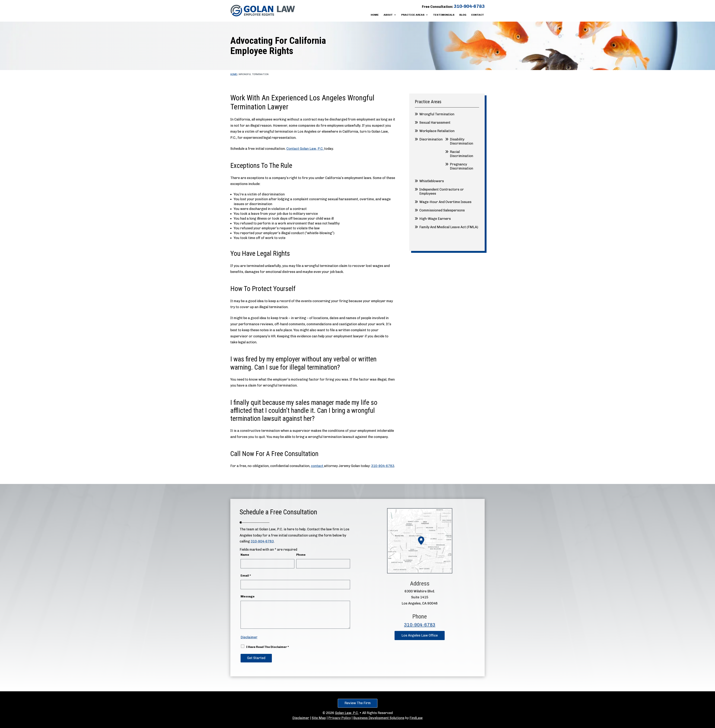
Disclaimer (249, 637)
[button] (711, 701)
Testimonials (444, 15)
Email (246, 575)
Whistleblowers (431, 181)
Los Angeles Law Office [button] (419, 635)
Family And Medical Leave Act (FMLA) (448, 227)
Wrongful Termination (436, 114)
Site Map (319, 718)
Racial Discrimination (461, 154)
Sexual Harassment (434, 123)
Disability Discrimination (461, 141)
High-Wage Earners (435, 219)
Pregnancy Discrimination (461, 166)
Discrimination (431, 139)
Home (375, 15)
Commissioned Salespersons (442, 210)
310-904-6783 (469, 6)
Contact (477, 15)
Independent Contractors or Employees (441, 191)
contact (317, 466)
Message (248, 596)
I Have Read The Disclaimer (267, 647)
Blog (462, 15)
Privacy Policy (339, 718)
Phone (301, 554)
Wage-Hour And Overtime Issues (445, 202)
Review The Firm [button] (357, 703)
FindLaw (416, 718)
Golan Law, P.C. (347, 713)
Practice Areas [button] (413, 15)
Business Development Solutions (378, 718)
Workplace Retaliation (437, 131)
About (388, 15)
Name (245, 554)
